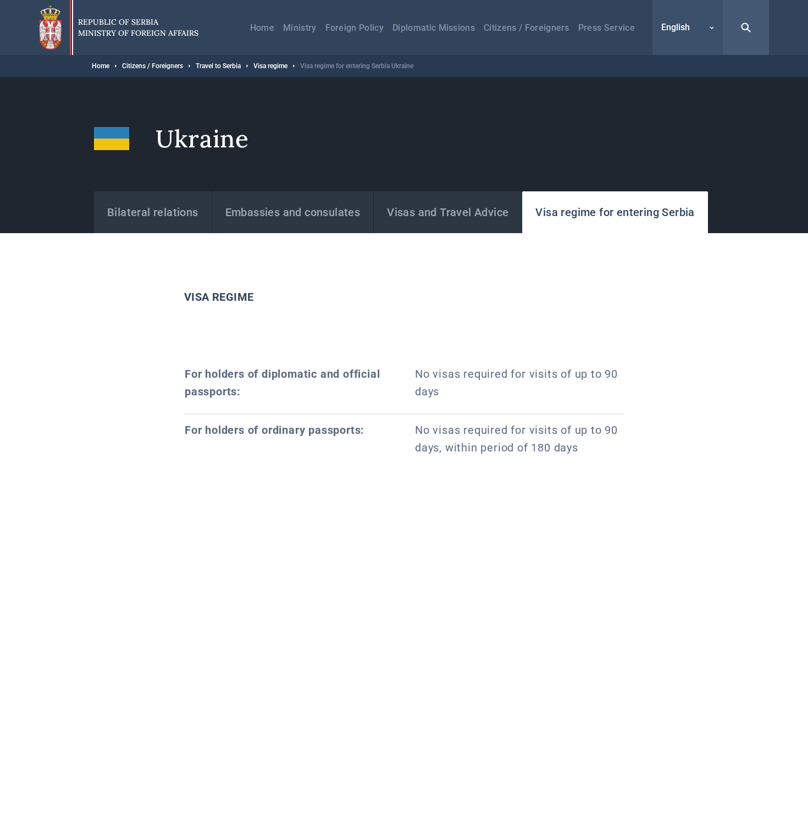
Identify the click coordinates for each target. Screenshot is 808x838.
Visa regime (270, 66)
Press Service (606, 28)
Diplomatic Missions (433, 28)
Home (262, 28)
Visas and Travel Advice (447, 212)
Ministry (300, 28)
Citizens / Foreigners (526, 28)
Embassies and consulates (293, 212)
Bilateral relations (152, 212)
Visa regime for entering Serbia (614, 212)
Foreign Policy (354, 28)
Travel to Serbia (218, 66)
